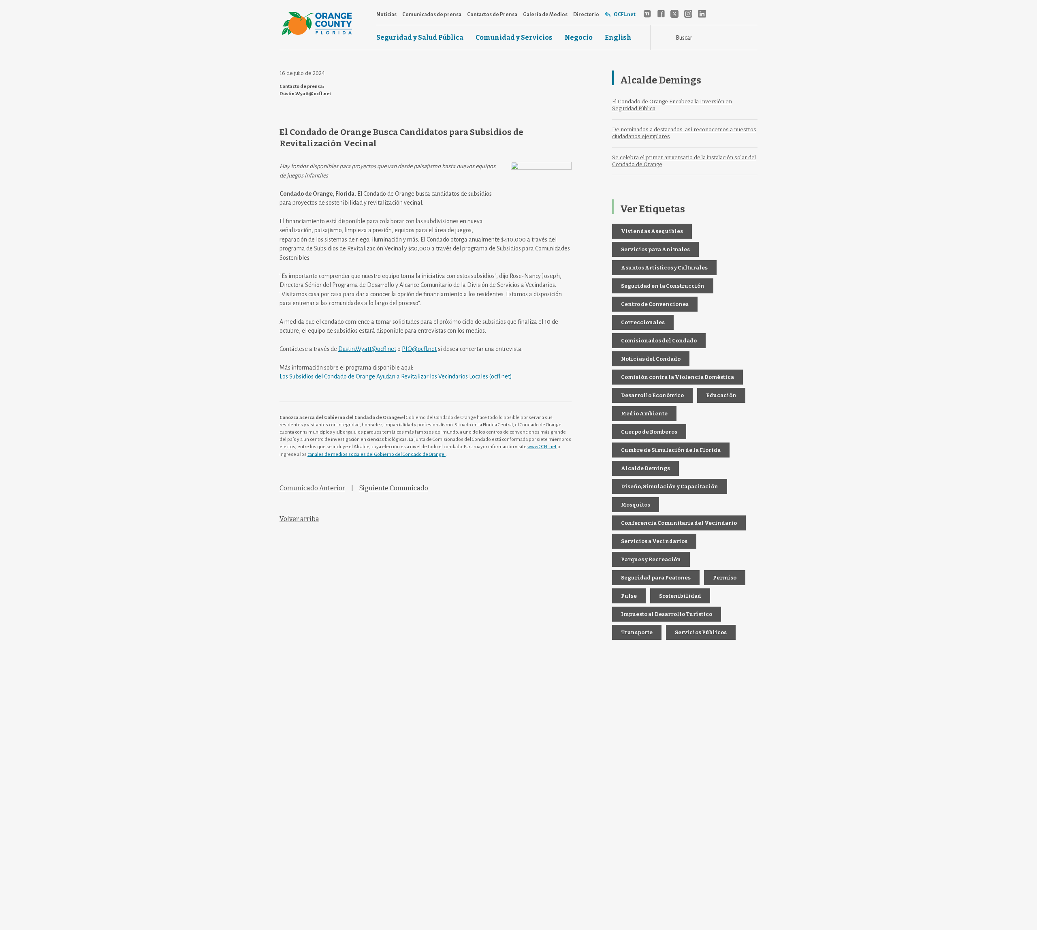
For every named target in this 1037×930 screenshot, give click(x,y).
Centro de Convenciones (655, 304)
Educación (721, 395)
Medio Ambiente (644, 413)
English (618, 37)
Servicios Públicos (701, 632)
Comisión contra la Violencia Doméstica (677, 377)
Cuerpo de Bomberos (649, 432)
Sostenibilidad (680, 596)
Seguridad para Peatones (656, 578)
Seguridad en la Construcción (662, 286)
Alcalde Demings (645, 468)
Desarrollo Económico (652, 395)
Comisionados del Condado (659, 341)
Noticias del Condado (651, 359)
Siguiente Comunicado (393, 488)
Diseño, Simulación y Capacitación (669, 486)
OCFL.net (625, 14)
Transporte (637, 632)
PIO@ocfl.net (419, 349)
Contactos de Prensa (492, 14)
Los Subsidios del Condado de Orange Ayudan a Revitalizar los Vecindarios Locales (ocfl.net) (396, 376)
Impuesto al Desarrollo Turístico (666, 614)
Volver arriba (299, 519)
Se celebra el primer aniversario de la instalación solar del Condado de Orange (684, 160)
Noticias (386, 14)
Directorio (586, 14)
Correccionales (643, 322)
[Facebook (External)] (661, 14)
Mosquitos (635, 505)
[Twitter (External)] (674, 14)
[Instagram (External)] (688, 14)
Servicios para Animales (655, 249)
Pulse (629, 596)
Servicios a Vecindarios (654, 541)
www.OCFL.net (542, 446)
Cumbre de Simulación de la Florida (671, 450)
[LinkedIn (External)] (702, 14)
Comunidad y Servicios (514, 37)
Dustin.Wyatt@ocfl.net (367, 349)
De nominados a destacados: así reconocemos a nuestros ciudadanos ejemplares (684, 132)
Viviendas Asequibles (652, 231)
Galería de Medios (545, 14)
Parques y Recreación (651, 559)
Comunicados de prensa (431, 14)
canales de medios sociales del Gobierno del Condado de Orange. (376, 454)
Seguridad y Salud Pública (419, 37)
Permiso (724, 578)
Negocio (579, 37)
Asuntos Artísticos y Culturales (664, 268)
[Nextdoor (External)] (647, 14)
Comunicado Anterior (312, 488)
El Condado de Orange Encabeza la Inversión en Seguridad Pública (672, 104)
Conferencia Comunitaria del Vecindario (679, 523)
